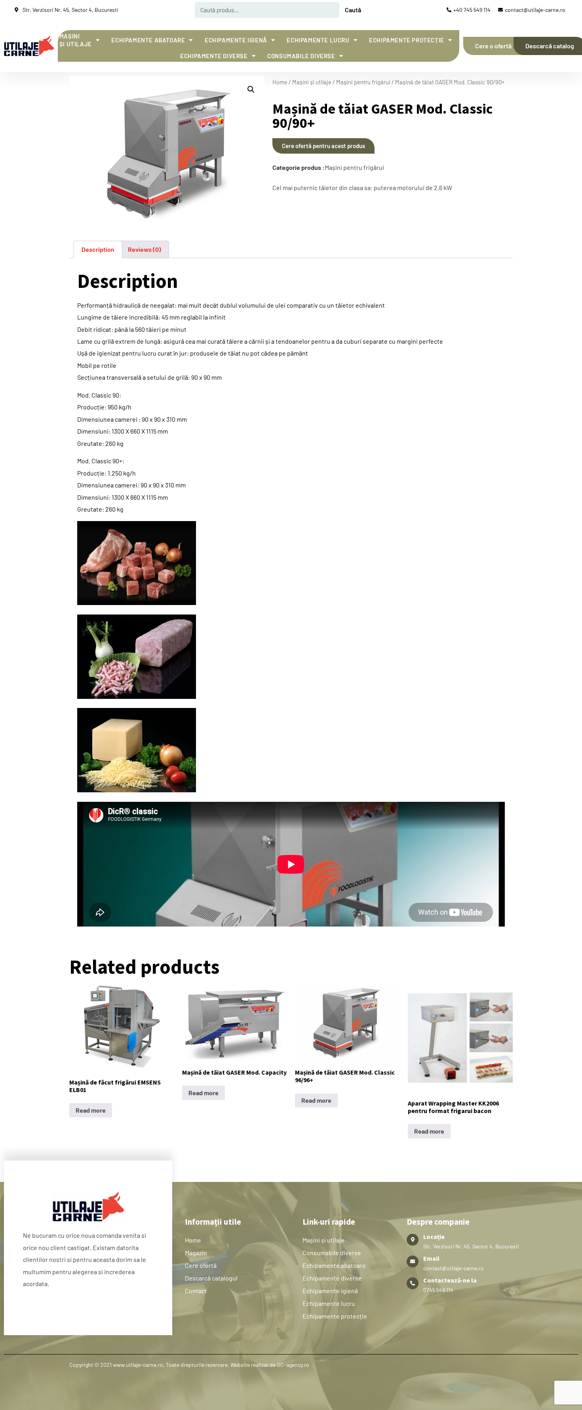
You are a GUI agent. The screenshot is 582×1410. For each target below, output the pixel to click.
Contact (196, 1290)
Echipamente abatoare (148, 40)
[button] (251, 89)
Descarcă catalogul (211, 1278)
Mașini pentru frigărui (363, 82)
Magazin (196, 1252)
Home (279, 82)
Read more (91, 1110)
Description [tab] (98, 249)
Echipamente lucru (318, 40)
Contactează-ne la (450, 1280)
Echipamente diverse (213, 55)
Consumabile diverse (301, 55)
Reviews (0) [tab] (144, 249)
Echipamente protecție (406, 40)
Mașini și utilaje (75, 40)
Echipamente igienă (236, 40)
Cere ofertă (201, 1265)
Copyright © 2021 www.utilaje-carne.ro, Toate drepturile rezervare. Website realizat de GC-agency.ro (189, 1364)
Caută (353, 9)
